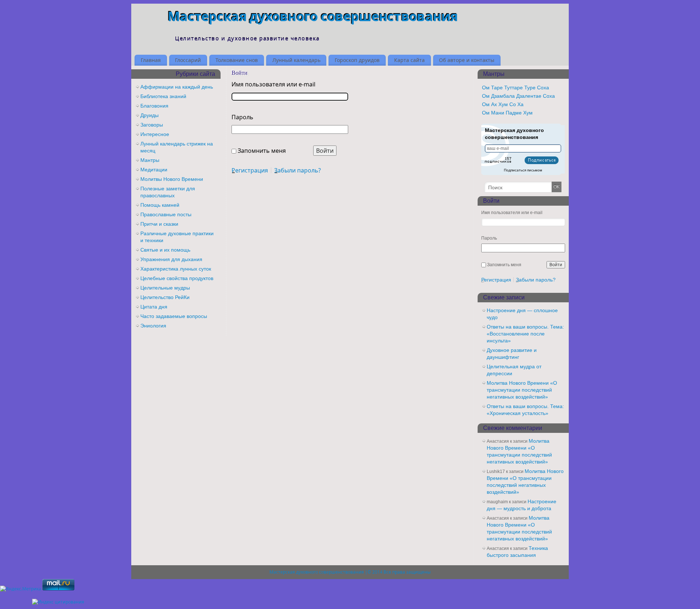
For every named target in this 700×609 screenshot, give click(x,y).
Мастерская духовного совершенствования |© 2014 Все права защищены (350, 572)
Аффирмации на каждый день (176, 87)
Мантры (149, 160)
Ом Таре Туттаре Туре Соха (515, 87)
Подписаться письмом (523, 170)
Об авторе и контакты (466, 60)
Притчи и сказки (159, 224)
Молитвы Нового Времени (171, 179)
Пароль (242, 117)
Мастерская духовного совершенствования (313, 16)
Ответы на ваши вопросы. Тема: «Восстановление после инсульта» (525, 334)
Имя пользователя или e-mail (273, 84)
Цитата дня (153, 307)
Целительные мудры (165, 288)
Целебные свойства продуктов (176, 278)
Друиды (149, 115)
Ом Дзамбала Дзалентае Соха (518, 96)
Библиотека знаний (163, 96)
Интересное (154, 134)
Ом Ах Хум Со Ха (503, 104)
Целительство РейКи (165, 297)
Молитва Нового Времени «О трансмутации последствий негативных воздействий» (522, 390)
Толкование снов (236, 60)
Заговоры (151, 125)
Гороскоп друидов (357, 60)
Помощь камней (159, 205)
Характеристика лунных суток (175, 269)
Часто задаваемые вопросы (173, 316)
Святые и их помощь (165, 250)
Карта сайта (409, 60)
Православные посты (165, 214)
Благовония (154, 106)
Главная (151, 60)
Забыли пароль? (297, 170)
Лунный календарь (296, 60)
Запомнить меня (262, 151)
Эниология (153, 326)
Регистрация (250, 170)
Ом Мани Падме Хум (507, 113)
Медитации (153, 169)
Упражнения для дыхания (171, 259)
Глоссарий (188, 60)
